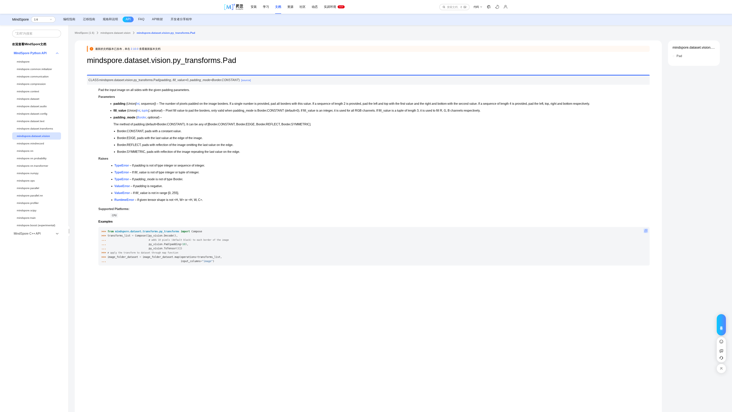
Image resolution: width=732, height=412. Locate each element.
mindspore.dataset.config (32, 113)
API (128, 19)
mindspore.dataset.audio (32, 106)
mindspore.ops (26, 180)
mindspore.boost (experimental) (36, 225)
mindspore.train (26, 217)
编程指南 (69, 19)
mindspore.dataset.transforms (35, 128)
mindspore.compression (31, 83)
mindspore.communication (33, 76)
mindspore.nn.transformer (32, 165)
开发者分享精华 (181, 19)
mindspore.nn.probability (32, 158)
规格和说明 (110, 19)
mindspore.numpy (28, 173)
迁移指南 (89, 19)
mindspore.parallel (28, 188)
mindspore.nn (25, 150)
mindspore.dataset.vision (33, 136)
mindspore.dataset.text (30, 121)
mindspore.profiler (28, 202)
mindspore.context (28, 91)
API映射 (157, 19)
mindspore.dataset (28, 98)
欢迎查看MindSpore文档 (29, 44)
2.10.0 (134, 48)
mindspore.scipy (26, 210)
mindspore (23, 61)
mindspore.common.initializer (34, 69)
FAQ (141, 19)
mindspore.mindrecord (30, 143)
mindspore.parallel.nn (30, 195)
